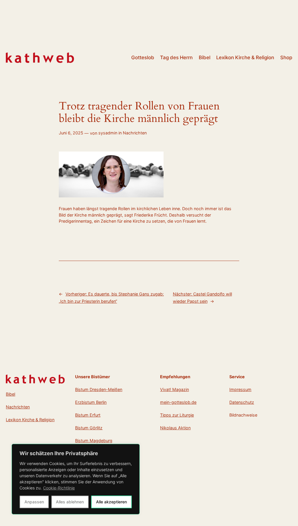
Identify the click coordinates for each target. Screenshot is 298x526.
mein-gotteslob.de (178, 402)
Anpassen (34, 501)
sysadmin (107, 132)
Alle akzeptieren (111, 501)
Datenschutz (241, 402)
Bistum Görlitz (88, 427)
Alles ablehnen (70, 501)
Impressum (240, 389)
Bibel (10, 394)
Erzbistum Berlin (91, 402)
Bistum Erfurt (87, 414)
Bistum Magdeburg (93, 440)
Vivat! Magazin (174, 389)
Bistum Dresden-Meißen (98, 389)
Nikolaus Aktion (175, 427)
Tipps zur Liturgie (177, 414)
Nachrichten (135, 132)
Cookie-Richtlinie (59, 487)
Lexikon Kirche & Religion (30, 419)
